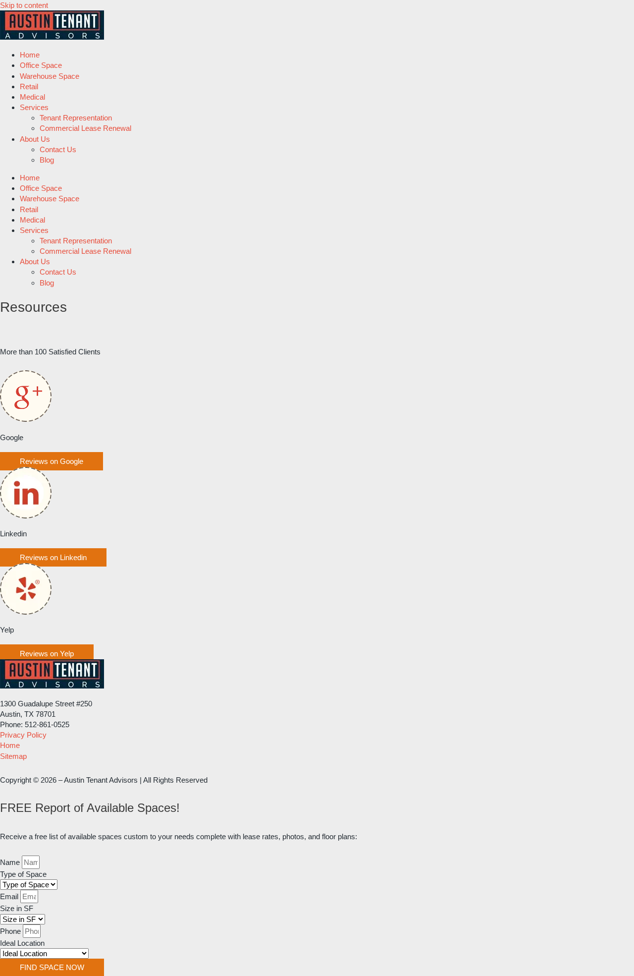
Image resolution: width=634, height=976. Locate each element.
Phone (11, 931)
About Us (35, 139)
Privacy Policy (23, 735)
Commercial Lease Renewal (85, 128)
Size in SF (16, 908)
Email (10, 896)
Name (11, 862)
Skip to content (24, 5)
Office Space (41, 65)
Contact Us (58, 149)
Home (30, 55)
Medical (32, 97)
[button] (51, 461)
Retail (29, 86)
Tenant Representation (76, 118)
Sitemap (13, 756)
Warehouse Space (49, 76)
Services (34, 107)
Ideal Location (22, 943)
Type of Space (23, 874)
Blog (47, 160)
